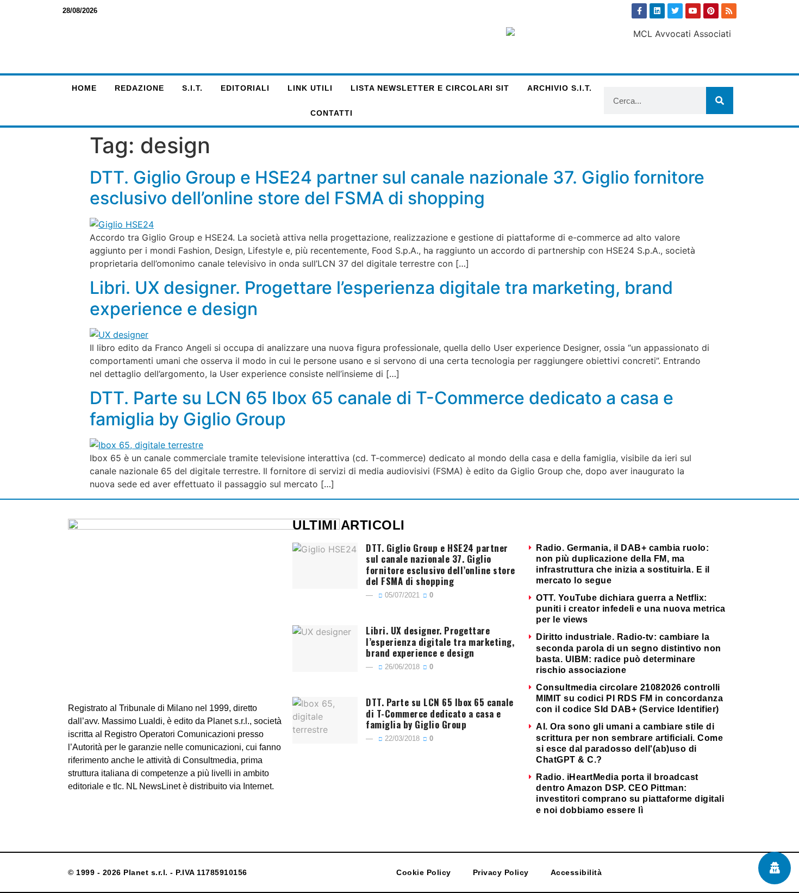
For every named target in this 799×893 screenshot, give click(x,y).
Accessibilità (576, 872)
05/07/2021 (401, 595)
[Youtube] (693, 10)
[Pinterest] (711, 10)
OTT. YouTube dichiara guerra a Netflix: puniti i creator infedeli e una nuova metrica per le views (631, 608)
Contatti (331, 113)
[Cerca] (719, 100)
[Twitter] (675, 10)
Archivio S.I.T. (559, 88)
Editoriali (245, 88)
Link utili (310, 88)
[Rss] (728, 10)
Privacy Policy (501, 872)
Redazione (139, 88)
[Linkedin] (657, 10)
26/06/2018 (401, 667)
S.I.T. (192, 88)
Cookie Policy (423, 872)
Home (84, 88)
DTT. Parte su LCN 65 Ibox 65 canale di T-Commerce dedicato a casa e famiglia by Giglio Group (381, 408)
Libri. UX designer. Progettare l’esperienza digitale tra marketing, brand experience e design (381, 298)
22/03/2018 (401, 738)
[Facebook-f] (639, 10)
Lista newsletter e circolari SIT (430, 88)
